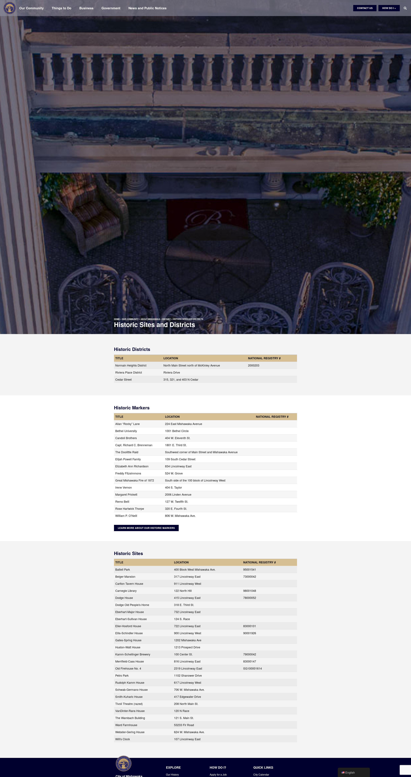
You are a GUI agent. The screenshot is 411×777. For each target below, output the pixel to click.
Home (117, 319)
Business (86, 8)
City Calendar (261, 774)
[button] (405, 8)
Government (110, 8)
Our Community (31, 8)
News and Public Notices (147, 8)
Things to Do (61, 8)
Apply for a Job (218, 774)
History (166, 319)
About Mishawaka (150, 319)
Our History (172, 774)
